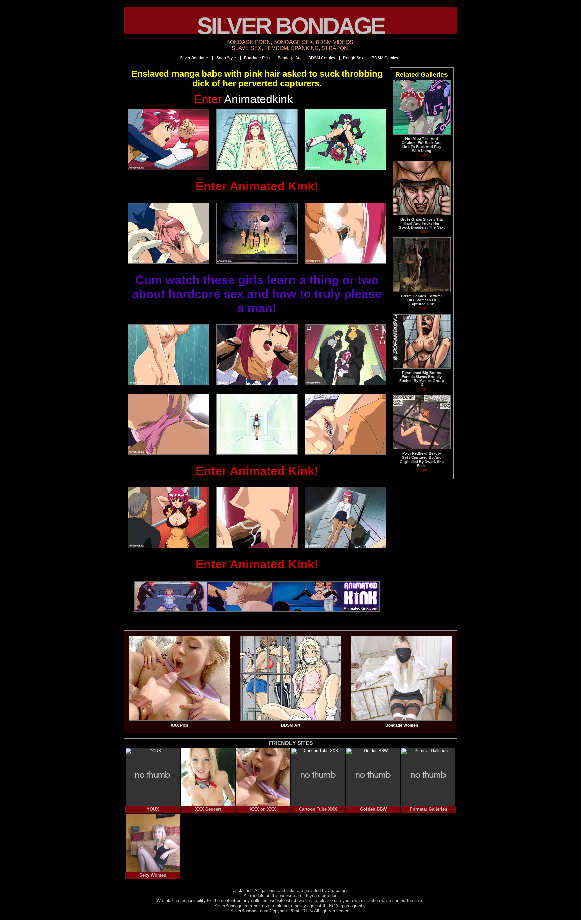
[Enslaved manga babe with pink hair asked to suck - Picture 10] (168, 424)
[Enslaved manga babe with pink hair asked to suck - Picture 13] (168, 517)
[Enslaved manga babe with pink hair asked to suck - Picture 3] (345, 139)
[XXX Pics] (179, 719)
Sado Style (226, 58)
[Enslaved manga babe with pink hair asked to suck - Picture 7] (168, 354)
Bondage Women (401, 725)
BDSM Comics (321, 58)
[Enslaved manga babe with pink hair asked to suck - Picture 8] (257, 354)
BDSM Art (290, 725)
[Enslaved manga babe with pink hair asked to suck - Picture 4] (168, 233)
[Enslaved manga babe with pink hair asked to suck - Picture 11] (257, 424)
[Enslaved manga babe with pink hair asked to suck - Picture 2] (257, 139)
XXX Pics (179, 725)
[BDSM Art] (290, 719)
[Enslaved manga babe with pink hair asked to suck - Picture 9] (345, 354)
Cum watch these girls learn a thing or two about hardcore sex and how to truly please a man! (257, 294)
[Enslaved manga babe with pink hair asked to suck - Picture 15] (345, 517)
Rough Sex (353, 58)
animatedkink (243, 99)
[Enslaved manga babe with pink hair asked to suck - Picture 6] (345, 233)
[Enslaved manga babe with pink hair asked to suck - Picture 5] (257, 233)
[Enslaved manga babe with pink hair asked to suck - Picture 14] (257, 517)
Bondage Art (289, 58)
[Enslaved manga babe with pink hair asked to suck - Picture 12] (345, 424)
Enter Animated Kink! (257, 186)
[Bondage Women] (401, 719)
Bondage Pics (257, 58)
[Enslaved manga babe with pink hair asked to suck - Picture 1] (168, 139)
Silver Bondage (194, 58)
